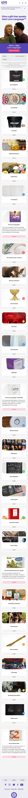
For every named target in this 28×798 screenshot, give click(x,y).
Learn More (12, 9)
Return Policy (21, 789)
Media (14, 780)
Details (14, 89)
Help (6, 780)
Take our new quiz (14, 50)
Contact (22, 780)
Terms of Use (7, 789)
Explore (14, 236)
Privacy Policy (14, 789)
